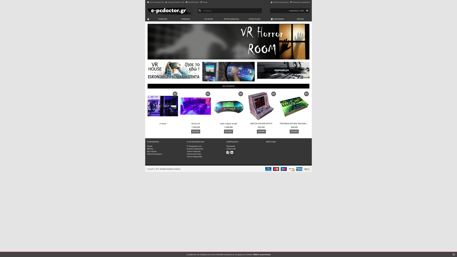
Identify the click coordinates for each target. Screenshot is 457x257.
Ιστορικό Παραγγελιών (195, 149)
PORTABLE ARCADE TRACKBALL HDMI (294, 124)
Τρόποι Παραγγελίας (194, 157)
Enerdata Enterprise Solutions (170, 169)
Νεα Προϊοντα (228, 86)
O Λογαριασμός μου (194, 146)
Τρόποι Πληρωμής (194, 151)
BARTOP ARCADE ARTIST (261, 124)
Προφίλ (149, 146)
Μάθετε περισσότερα (262, 254)
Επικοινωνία (231, 149)
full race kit (195, 124)
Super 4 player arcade (228, 124)
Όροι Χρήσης (152, 151)
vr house (162, 124)
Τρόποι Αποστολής (194, 154)
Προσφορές (230, 146)
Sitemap (150, 149)
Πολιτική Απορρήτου (154, 154)
